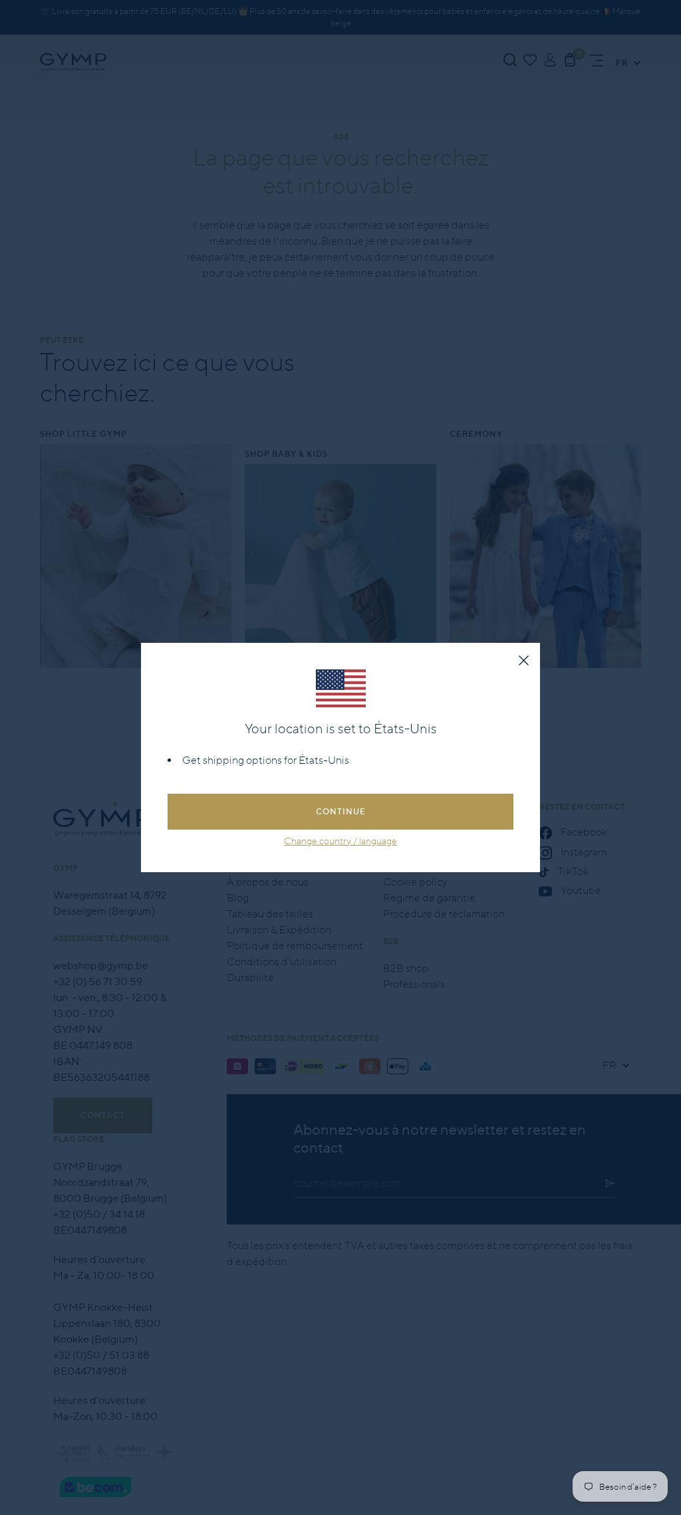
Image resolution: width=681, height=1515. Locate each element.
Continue (341, 811)
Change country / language (340, 841)
